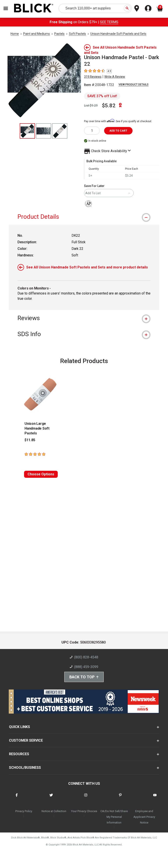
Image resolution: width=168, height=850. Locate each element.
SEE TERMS (109, 22)
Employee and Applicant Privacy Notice (144, 816)
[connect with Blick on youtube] (154, 798)
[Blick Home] (33, 8)
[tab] (84, 217)
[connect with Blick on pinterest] (120, 798)
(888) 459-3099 (86, 667)
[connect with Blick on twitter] (51, 798)
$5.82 (109, 105)
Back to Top (81, 677)
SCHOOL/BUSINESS (25, 767)
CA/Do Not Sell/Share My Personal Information (114, 816)
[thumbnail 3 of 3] (59, 131)
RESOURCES (19, 754)
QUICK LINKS (19, 727)
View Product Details (134, 84)
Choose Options (41, 474)
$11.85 (29, 440)
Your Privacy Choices (84, 811)
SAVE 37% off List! (102, 96)
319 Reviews (93, 76)
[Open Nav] (6, 8)
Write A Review (114, 76)
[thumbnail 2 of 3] (43, 131)
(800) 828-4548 (86, 657)
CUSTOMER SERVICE (26, 740)
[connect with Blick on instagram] (85, 798)
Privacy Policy (23, 811)
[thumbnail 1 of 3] (27, 131)
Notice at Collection (54, 811)
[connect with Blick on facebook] (16, 798)
